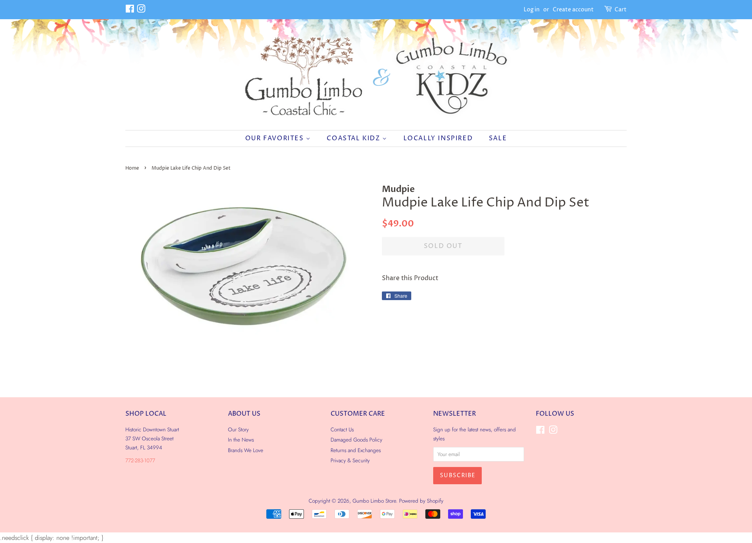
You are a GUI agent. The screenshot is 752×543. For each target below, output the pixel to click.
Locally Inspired (438, 138)
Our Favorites (275, 138)
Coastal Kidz (354, 138)
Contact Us (342, 429)
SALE (498, 138)
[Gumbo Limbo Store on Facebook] (129, 10)
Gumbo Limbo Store (374, 501)
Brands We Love (245, 450)
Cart (621, 9)
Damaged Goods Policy (356, 439)
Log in (532, 9)
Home (132, 168)
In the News (241, 439)
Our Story (238, 429)
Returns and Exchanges (356, 450)
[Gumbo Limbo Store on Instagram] (141, 10)
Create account (573, 9)
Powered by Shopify (421, 501)
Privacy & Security (350, 460)
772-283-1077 (140, 460)
